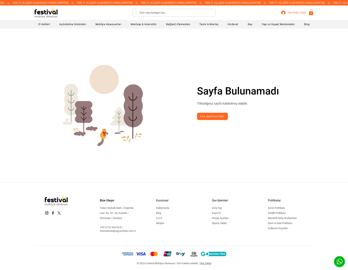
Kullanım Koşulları (278, 228)
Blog (158, 213)
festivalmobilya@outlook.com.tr (118, 230)
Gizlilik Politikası (277, 213)
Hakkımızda (162, 207)
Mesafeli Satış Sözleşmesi (282, 218)
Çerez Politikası (276, 207)
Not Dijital (205, 263)
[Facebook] (53, 213)
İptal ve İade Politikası (280, 223)
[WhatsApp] (339, 261)
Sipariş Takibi (219, 223)
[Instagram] (47, 213)
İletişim (160, 223)
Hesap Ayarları (220, 218)
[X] (59, 213)
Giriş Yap (217, 207)
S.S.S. (159, 218)
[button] (311, 12)
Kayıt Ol (216, 213)
